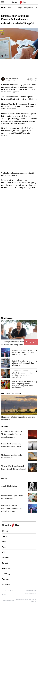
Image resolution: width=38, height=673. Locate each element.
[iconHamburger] (2, 2)
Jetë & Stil (6, 568)
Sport (4, 541)
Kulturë (5, 563)
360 (3, 552)
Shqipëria (12, 8)
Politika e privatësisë (30, 593)
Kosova (20, 8)
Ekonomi (5, 579)
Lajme (3, 8)
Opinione (5, 558)
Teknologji (6, 574)
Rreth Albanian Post (7, 591)
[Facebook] (28, 79)
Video (4, 547)
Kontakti (4, 594)
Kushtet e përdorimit (30, 590)
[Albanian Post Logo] (19, 2)
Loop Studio (31, 599)
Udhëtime (6, 584)
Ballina (5, 531)
